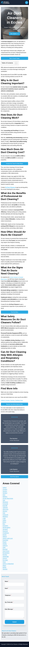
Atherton (5, 511)
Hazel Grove (6, 551)
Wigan (4, 565)
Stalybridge (6, 556)
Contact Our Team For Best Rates (14, 163)
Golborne (5, 545)
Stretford (17, 400)
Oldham (5, 536)
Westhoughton (6, 527)
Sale (4, 500)
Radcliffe (5, 505)
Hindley (5, 543)
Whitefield (5, 502)
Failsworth (5, 514)
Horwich (5, 558)
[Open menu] (26, 2)
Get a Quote (13, 33)
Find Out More (14, 312)
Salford (3, 400)
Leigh (4, 518)
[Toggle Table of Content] (15, 63)
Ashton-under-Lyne (8, 538)
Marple (4, 567)
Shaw (4, 562)
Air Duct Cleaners (10, 187)
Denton (5, 534)
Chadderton (6, 533)
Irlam (21, 400)
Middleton (5, 516)
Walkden (5, 496)
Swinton (12, 400)
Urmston (7, 400)
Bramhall (5, 549)
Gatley (4, 520)
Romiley (5, 554)
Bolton (4, 522)
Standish (5, 569)
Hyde (4, 547)
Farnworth (5, 504)
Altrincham (5, 509)
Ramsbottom (6, 553)
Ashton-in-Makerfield (8, 563)
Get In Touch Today (14, 58)
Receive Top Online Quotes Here (14, 404)
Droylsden (5, 525)
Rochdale (5, 560)
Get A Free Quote (14, 476)
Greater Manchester (8, 498)
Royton (4, 542)
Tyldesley (5, 507)
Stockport (5, 529)
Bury (4, 523)
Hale (4, 513)
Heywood (5, 531)
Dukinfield (5, 540)
